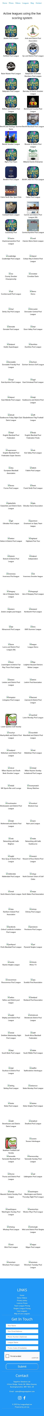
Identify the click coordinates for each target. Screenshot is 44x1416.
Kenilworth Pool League (33, 612)
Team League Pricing (22, 1306)
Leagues (25, 3)
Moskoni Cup (33, 806)
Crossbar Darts (33, 276)
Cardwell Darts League (10, 215)
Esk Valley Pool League (33, 453)
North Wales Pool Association (33, 894)
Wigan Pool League (33, 1247)
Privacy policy (22, 1300)
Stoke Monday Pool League (33, 1088)
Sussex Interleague (33, 1141)
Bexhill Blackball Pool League (33, 126)
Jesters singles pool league (11, 612)
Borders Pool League (11, 179)
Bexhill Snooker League (11, 144)
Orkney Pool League (33, 912)
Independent (33, 559)
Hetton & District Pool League (11, 541)
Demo (33, 294)
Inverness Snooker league (33, 576)
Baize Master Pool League (11, 73)
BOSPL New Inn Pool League (33, 179)
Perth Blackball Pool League (11, 947)
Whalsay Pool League (11, 1229)
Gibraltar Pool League (11, 523)
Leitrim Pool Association (33, 682)
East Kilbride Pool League (11, 400)
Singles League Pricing (22, 1308)
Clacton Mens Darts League (33, 241)
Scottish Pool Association (33, 982)
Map (32, 3)
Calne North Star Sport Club (11, 197)
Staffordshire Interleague (33, 1071)
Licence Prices (22, 1303)
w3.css (26, 1407)
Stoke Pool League (11, 1106)
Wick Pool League (11, 1247)
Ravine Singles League (11, 965)
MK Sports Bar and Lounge (11, 788)
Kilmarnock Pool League (11, 629)
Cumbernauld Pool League (11, 294)
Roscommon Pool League (11, 982)
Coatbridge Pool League (11, 259)
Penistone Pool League (33, 929)
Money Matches (33, 788)
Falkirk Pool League (33, 470)
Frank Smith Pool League (33, 488)
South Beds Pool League (11, 1053)
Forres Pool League (11, 488)
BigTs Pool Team (11, 162)
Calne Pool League (33, 197)
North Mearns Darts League (11, 894)
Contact (39, 3)
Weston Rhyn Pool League (33, 1212)
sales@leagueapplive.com (25, 1391)
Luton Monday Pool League (33, 718)
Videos (17, 3)
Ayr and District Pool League (33, 56)
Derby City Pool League (11, 312)
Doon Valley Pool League (33, 329)
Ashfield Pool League (11, 56)
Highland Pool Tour (33, 541)
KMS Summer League (33, 629)
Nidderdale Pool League (11, 876)
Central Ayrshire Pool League (33, 232)
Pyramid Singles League (33, 947)
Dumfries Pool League (33, 347)
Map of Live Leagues (22, 1314)
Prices (11, 3)
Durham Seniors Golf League (33, 365)
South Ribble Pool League (33, 1053)
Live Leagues (22, 1311)
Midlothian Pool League (33, 753)
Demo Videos (22, 1298)
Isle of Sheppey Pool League (33, 594)
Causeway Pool (11, 232)
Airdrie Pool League (11, 38)
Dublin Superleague (11, 347)
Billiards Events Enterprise (33, 162)
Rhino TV (33, 965)
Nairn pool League (33, 823)
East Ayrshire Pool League (11, 382)
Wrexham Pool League (10, 1265)
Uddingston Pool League (33, 1176)
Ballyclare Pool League (10, 91)
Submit (22, 1366)
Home (5, 3)
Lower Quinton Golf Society (11, 727)
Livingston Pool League (11, 700)
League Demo (33, 647)
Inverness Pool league (11, 576)
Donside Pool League (11, 329)
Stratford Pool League (33, 1124)
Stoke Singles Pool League (33, 1106)
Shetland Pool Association (33, 1000)
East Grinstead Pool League (33, 382)
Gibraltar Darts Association (33, 506)
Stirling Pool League (11, 1088)
